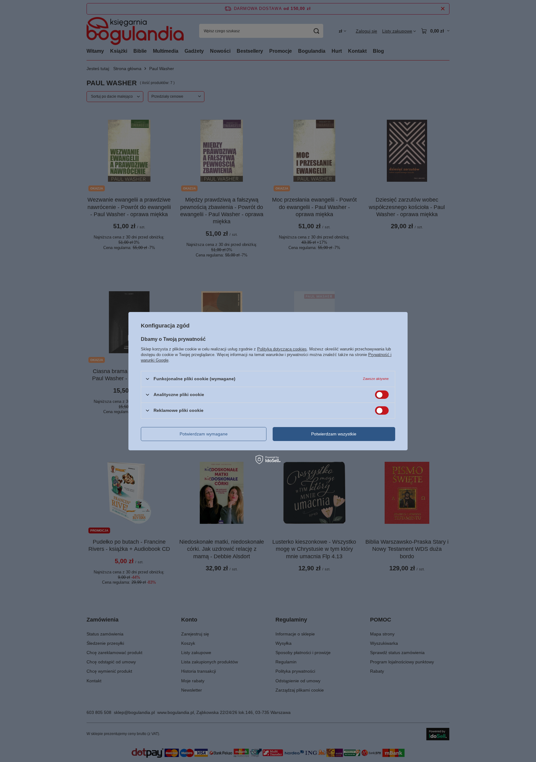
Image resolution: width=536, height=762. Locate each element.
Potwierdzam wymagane (204, 433)
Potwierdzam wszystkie (333, 433)
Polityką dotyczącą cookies (282, 348)
